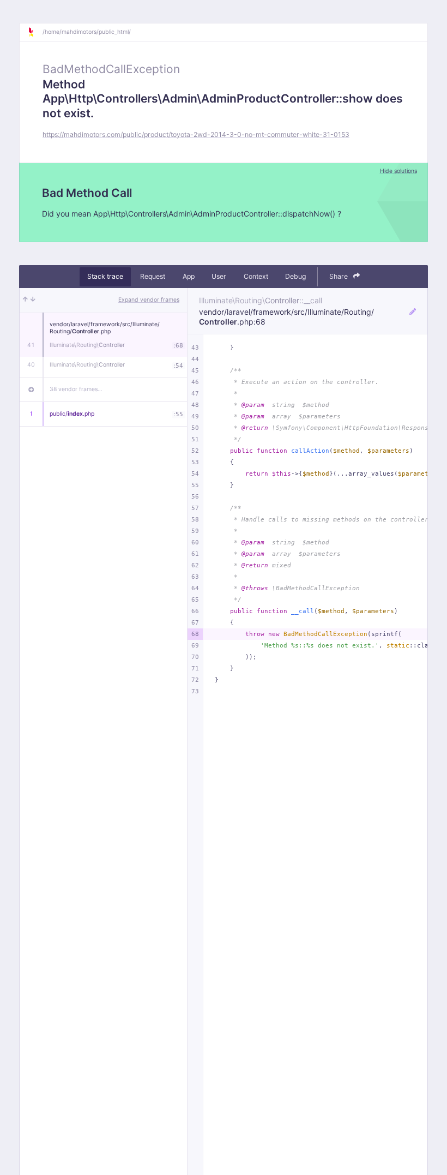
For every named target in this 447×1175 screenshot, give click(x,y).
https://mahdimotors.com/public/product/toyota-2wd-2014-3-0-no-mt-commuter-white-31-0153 (196, 134)
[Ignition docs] (35, 32)
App (189, 276)
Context (256, 276)
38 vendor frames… (76, 389)
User (219, 276)
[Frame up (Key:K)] (25, 300)
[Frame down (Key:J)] (33, 300)
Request (152, 276)
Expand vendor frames (148, 299)
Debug (295, 276)
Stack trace (105, 276)
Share (339, 276)
